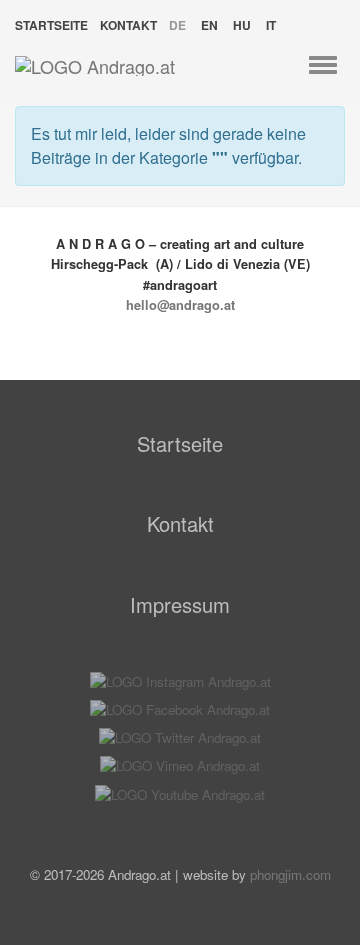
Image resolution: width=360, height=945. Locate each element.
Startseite (51, 25)
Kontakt (128, 25)
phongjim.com (290, 874)
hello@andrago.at (180, 305)
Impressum (180, 604)
